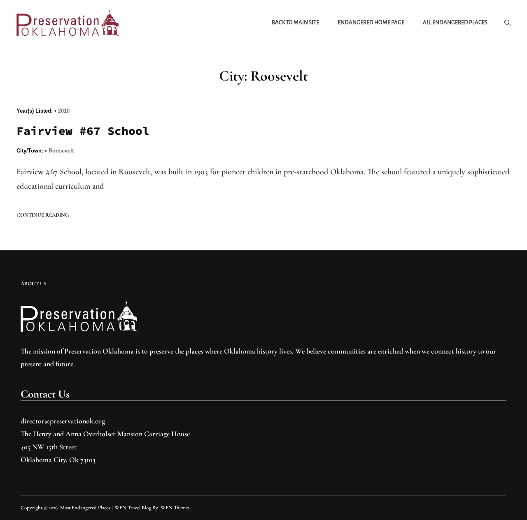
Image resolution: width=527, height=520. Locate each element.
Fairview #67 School (82, 130)
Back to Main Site (295, 22)
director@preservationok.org (63, 420)
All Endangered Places (455, 22)
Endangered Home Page (371, 22)
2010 (64, 111)
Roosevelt (61, 151)
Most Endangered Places (85, 507)
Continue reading (42, 215)
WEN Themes (175, 507)
